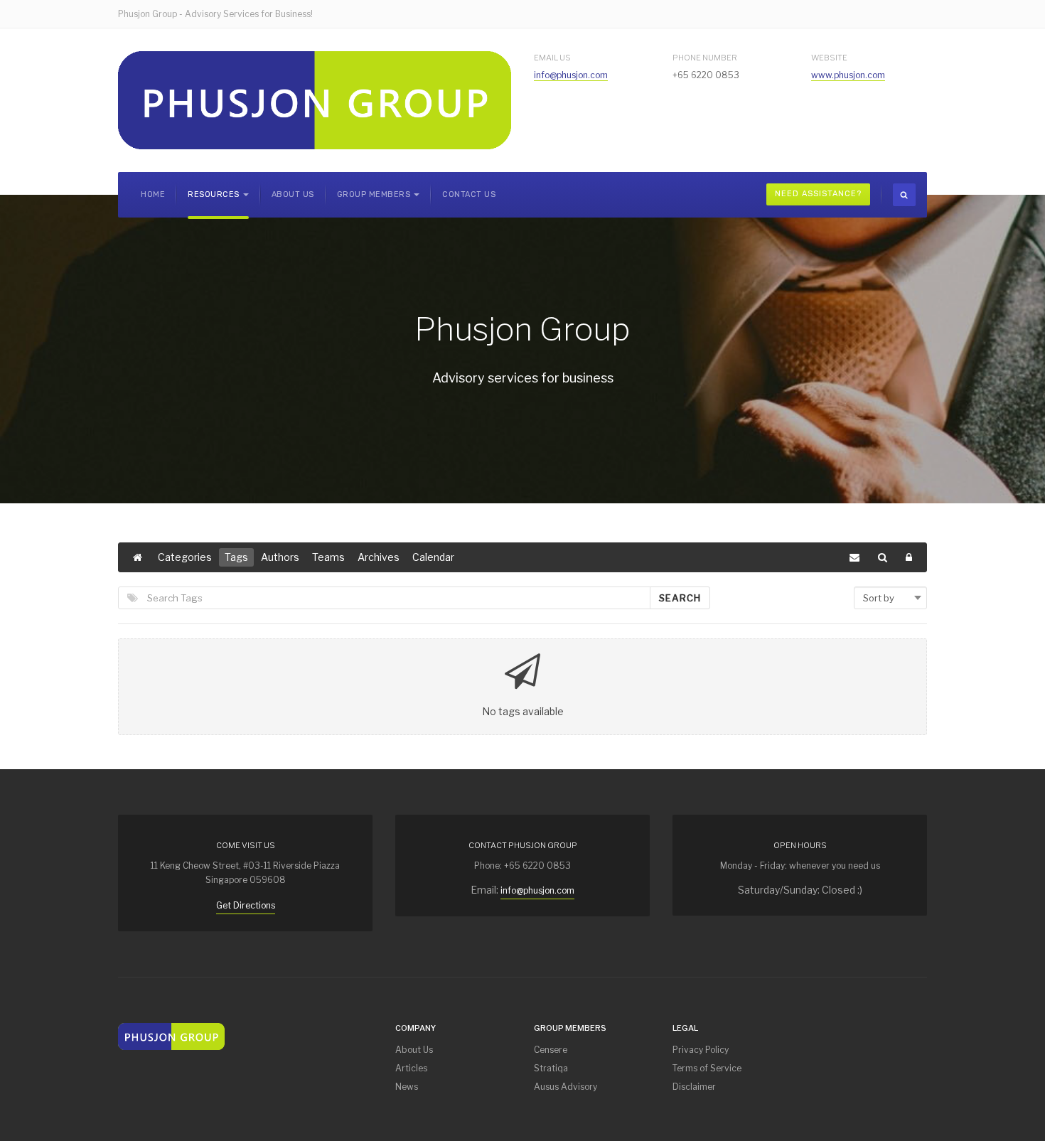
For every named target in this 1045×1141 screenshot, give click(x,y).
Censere (550, 1049)
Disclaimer (694, 1086)
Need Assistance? (818, 193)
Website (829, 58)
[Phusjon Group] (314, 100)
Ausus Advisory (565, 1086)
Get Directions (245, 905)
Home (153, 194)
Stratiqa (551, 1068)
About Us (293, 194)
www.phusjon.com (848, 75)
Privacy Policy (700, 1049)
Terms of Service (706, 1068)
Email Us (552, 58)
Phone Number (704, 58)
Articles (411, 1068)
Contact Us (468, 194)
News (406, 1086)
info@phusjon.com (571, 75)
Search (680, 598)
